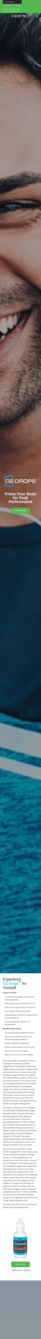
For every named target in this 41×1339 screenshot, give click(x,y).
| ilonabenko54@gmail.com (11, 11)
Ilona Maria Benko (14, 9)
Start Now (20, 510)
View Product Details (20, 1270)
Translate (18, 6)
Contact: (5, 9)
